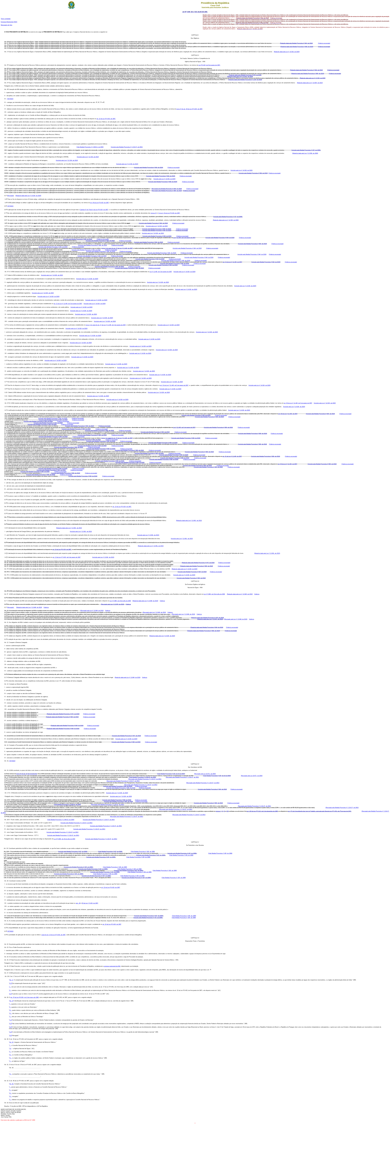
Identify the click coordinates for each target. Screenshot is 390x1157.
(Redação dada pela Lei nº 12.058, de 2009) (305, 153)
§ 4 (10, 1032)
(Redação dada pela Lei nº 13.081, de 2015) (189, 520)
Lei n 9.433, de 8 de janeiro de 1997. (209, 65)
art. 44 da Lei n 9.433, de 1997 (99, 202)
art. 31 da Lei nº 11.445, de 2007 (232, 262)
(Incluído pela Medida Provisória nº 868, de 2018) (253, 173)
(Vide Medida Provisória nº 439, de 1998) (143, 851)
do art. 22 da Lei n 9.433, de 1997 (53, 935)
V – (10, 1016)
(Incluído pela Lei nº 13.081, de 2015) (81, 531)
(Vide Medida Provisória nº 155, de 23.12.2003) (171, 774)
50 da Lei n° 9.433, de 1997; (90, 903)
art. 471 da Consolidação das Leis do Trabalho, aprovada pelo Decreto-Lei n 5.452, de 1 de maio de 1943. (319, 811)
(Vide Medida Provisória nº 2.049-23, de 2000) (142, 777)
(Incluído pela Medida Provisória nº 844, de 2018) (148, 167)
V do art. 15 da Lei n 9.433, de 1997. (169, 213)
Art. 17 (11, 980)
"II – (10, 990)
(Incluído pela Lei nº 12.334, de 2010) (88, 157)
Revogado (10, 195)
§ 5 (10, 1035)
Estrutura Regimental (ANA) (9, 22)
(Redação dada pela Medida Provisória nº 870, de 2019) (245, 75)
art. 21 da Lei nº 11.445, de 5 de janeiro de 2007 (68, 303)
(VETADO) (10, 99)
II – (10, 1051)
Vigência (256, 594)
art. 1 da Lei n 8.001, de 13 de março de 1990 (25, 997)
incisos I (218, 811)
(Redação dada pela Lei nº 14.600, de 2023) (310, 83)
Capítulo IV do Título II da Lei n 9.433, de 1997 (94, 209)
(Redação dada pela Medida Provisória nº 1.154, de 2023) (245, 79)
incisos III (154, 213)
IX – (10, 1074)
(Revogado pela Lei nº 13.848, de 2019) (112, 604)
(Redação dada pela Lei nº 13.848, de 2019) (240, 594)
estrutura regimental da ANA (112, 966)
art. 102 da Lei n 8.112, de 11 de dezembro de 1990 (262, 811)
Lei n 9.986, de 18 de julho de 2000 (64, 839)
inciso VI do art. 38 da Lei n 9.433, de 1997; (189, 109)
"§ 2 (10, 994)
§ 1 (10, 983)
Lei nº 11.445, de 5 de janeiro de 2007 (184, 237)
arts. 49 (78, 903)
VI (224, 811)
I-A (10, 1048)
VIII (227, 811)
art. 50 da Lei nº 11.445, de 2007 (287, 414)
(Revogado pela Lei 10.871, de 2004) (205, 774)
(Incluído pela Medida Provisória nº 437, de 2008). (306, 150)
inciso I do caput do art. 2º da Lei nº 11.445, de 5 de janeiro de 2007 (106, 325)
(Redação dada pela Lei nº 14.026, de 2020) (287, 51)
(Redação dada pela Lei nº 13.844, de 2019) (240, 76)
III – (10, 1010)
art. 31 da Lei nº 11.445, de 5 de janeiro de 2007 (174, 385)
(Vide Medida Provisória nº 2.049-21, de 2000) (89, 147)
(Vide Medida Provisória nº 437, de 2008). (110, 851)
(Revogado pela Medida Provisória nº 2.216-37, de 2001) (182, 777)
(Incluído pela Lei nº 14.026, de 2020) (241, 170)
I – (10, 1004)
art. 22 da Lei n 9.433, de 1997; (106, 118)
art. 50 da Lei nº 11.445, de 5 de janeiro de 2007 (298, 403)
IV (222, 811)
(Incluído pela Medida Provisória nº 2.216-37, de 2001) (127, 147)
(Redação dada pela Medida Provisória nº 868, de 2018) (296, 46)
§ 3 (10, 1027)
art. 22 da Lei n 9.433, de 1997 (110, 887)
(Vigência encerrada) (324, 43)
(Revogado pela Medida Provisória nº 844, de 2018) (167, 189)
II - (10, 1007)
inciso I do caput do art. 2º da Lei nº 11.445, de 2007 (117, 248)
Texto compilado (5, 18)
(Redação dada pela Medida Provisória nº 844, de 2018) (296, 43)
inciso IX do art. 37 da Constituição (26, 774)
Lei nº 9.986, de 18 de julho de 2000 (214, 594)
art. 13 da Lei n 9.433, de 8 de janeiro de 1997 (66, 557)
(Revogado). (10, 607)
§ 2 (10, 1023)
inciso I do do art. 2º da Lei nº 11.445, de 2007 (117, 438)
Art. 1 (11, 1001)
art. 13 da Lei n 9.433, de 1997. (122, 506)
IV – (10, 1013)
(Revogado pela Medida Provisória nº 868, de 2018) (167, 190)
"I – (10, 987)
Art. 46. (11, 1084)
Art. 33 (11, 1042)
